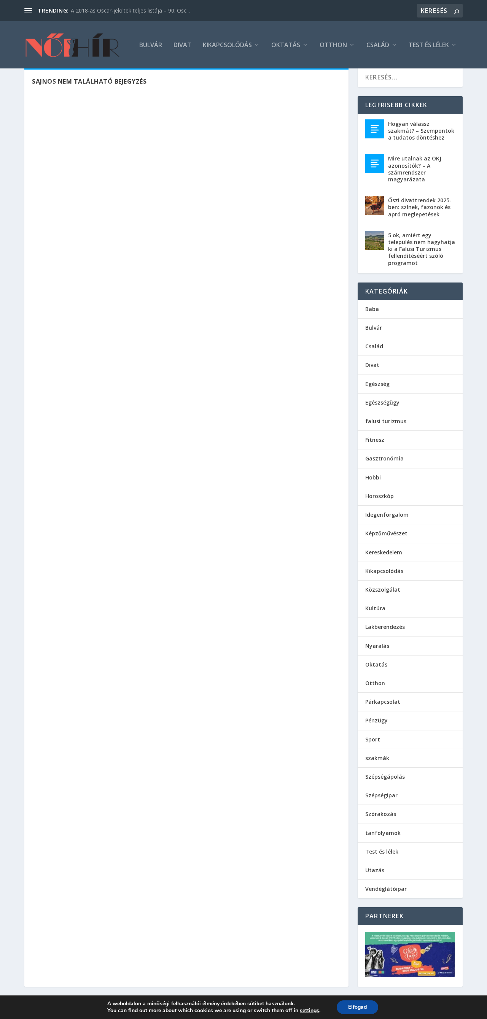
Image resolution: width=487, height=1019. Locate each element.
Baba (372, 309)
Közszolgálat (382, 589)
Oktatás (285, 45)
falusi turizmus (385, 421)
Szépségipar (381, 795)
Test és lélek (429, 45)
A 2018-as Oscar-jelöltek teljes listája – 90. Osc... (130, 10)
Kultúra (375, 608)
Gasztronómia (384, 458)
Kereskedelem (383, 552)
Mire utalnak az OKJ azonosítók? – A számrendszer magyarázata (414, 169)
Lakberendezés (385, 626)
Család (377, 45)
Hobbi (373, 477)
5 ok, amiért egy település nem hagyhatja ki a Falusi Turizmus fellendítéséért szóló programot (421, 249)
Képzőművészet (386, 533)
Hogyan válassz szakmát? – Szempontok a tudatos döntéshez (421, 130)
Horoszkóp (379, 496)
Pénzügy (376, 720)
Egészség (377, 383)
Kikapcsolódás (227, 45)
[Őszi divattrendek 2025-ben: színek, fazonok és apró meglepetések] (374, 205)
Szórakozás (380, 813)
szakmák (377, 758)
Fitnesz (374, 439)
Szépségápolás (385, 776)
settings (309, 1010)
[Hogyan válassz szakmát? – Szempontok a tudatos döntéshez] (374, 128)
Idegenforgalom (387, 514)
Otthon (333, 45)
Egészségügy (382, 402)
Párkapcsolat (382, 701)
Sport (372, 739)
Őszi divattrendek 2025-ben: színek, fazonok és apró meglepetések (420, 207)
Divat (182, 45)
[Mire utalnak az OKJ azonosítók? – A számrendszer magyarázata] (374, 163)
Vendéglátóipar (386, 888)
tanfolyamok (383, 832)
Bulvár (150, 45)
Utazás (374, 870)
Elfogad (357, 1007)
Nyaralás (377, 645)
